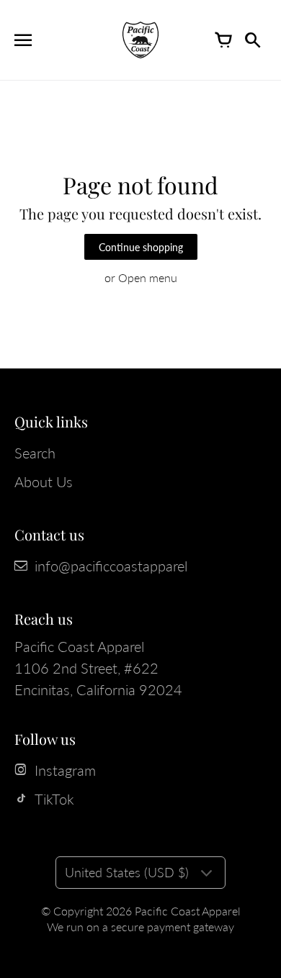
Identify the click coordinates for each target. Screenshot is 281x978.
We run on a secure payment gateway (140, 926)
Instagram (65, 770)
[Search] (252, 40)
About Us (43, 481)
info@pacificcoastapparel (111, 565)
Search (34, 452)
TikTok (54, 798)
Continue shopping (141, 247)
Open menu (147, 277)
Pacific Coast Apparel (188, 911)
